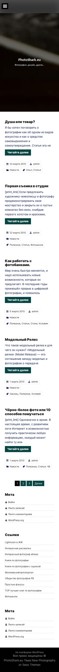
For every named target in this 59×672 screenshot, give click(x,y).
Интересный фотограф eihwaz (21, 554)
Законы (14, 393)
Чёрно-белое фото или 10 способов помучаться (27, 412)
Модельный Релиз (21, 339)
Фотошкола (37, 244)
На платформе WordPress (29, 652)
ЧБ (48, 466)
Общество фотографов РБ (19, 578)
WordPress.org (16, 520)
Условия (43, 323)
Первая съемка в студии (26, 186)
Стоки (34, 323)
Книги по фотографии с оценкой (22, 566)
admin (36, 163)
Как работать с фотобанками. (18, 263)
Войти (11, 502)
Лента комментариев (20, 514)
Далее (38, 483)
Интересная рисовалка (18, 548)
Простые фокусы (14, 584)
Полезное (15, 244)
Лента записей (16, 508)
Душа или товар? (20, 122)
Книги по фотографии (17, 560)
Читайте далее (18, 152)
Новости (14, 169)
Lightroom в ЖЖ (14, 542)
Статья (37, 169)
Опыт (29, 169)
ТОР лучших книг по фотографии (23, 590)
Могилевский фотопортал (19, 572)
